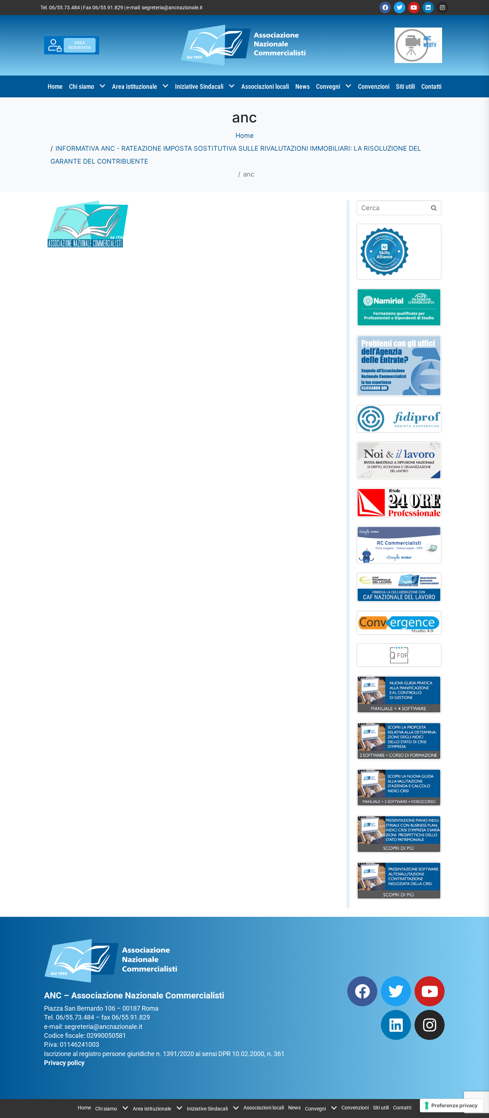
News (302, 86)
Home (55, 86)
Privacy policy (64, 1062)
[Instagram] (442, 7)
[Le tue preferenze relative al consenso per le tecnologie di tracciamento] (451, 1105)
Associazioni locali (265, 86)
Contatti (431, 86)
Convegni (328, 86)
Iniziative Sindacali (199, 86)
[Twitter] (399, 7)
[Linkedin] (428, 7)
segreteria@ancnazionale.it (172, 7)
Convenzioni (373, 86)
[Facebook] (385, 7)
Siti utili (405, 86)
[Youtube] (414, 7)
